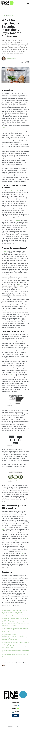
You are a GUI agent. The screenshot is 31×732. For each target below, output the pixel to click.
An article (5, 251)
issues (19, 289)
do (5, 310)
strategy (14, 540)
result (4, 127)
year (3, 529)
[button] (27, 3)
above (3, 358)
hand (21, 553)
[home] (8, 3)
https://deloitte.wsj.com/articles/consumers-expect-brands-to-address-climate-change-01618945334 (15, 629)
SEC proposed (14, 191)
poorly (11, 374)
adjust (20, 284)
